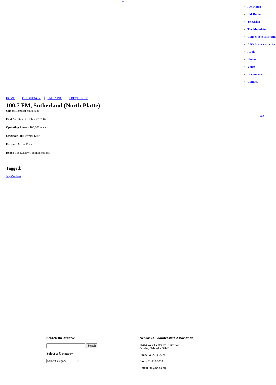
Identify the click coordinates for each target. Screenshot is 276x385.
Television (253, 21)
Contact (252, 81)
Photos (251, 59)
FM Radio (254, 14)
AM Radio (254, 6)
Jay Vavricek (13, 176)
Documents (254, 74)
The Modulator (257, 29)
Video (251, 66)
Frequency (31, 98)
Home (10, 98)
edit (262, 115)
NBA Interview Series (261, 44)
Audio (251, 51)
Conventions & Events (261, 36)
